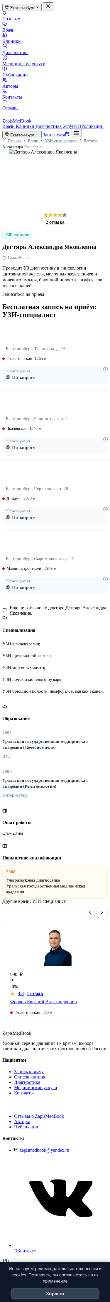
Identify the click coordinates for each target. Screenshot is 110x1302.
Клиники (11, 41)
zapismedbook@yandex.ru (44, 1150)
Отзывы (10, 107)
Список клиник (29, 1076)
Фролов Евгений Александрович (43, 1001)
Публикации (15, 74)
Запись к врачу (29, 1071)
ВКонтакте (25, 1250)
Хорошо (55, 1293)
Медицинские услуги (23, 63)
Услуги (70, 126)
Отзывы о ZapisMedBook (39, 1116)
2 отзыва (55, 222)
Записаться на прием (23, 294)
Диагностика (15, 52)
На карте (11, 18)
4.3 (30, 993)
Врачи (8, 29)
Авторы (10, 86)
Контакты (12, 96)
